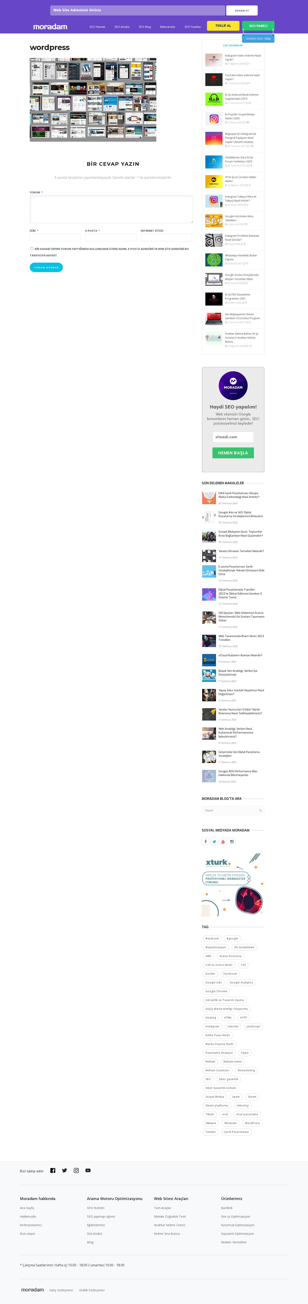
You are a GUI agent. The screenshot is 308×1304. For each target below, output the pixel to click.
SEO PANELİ (258, 26)
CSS (243, 965)
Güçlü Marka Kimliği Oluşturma (227, 1009)
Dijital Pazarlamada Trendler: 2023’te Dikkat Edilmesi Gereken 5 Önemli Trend (240, 593)
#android (212, 938)
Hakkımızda (28, 1216)
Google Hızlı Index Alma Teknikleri (239, 218)
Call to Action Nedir (219, 965)
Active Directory (231, 956)
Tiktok (210, 1114)
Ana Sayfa (27, 1208)
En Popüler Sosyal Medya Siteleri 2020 (240, 116)
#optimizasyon (216, 947)
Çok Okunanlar (233, 45)
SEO (208, 1079)
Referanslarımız (31, 1225)
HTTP (243, 1017)
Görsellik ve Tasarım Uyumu (225, 1000)
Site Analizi (94, 1234)
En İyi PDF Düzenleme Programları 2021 (237, 296)
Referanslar (167, 27)
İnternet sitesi (152, 231)
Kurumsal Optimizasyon (237, 1225)
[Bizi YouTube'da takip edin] (88, 1170)
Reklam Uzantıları (218, 1070)
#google (232, 938)
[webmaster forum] (233, 884)
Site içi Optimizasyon (235, 1216)
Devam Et (242, 10)
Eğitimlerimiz (96, 1225)
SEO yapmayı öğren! (101, 1216)
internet (233, 1026)
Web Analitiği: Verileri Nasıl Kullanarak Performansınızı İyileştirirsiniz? (236, 732)
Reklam (210, 1061)
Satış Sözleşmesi (61, 1290)
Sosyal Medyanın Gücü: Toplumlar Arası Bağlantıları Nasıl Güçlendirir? (241, 533)
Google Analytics (241, 982)
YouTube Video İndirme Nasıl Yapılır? (242, 77)
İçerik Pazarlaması (236, 1132)
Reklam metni (233, 1061)
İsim (34, 231)
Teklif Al (223, 26)
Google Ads (214, 982)
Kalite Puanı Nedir (218, 1035)
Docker (210, 973)
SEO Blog (145, 27)
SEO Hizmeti (97, 27)
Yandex (211, 1132)
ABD (208, 956)
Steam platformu (217, 1105)
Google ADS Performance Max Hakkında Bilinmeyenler (238, 773)
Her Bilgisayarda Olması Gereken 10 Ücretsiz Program (242, 316)
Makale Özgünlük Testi (170, 1216)
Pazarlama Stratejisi (219, 1053)
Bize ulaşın (27, 1234)
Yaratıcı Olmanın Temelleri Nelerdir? (241, 551)
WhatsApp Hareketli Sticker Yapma (241, 257)
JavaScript (253, 1026)
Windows (230, 1123)
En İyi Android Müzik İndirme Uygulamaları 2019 (242, 96)
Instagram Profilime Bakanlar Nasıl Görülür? (242, 238)
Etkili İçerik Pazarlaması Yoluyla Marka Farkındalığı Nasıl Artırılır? (239, 495)
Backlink (227, 1208)
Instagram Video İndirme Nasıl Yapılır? (243, 57)
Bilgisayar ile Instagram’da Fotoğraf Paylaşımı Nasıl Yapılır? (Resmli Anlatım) (240, 138)
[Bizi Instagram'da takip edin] (76, 1170)
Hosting (211, 1017)
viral (225, 1114)
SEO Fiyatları (193, 27)
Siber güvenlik (228, 1079)
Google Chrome (216, 991)
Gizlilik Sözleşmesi (92, 1290)
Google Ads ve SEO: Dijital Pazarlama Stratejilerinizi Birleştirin (241, 514)
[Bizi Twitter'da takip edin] (64, 1170)
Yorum (36, 192)
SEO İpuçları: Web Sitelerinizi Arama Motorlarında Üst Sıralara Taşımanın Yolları (241, 616)
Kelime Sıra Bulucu (167, 1234)
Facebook (230, 973)
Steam (252, 1096)
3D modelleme (244, 947)
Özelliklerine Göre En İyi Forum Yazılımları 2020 (239, 159)
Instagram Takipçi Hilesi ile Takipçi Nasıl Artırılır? (240, 198)
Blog (90, 1242)
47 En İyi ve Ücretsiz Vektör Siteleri (240, 179)
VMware (211, 1123)
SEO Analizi (121, 27)
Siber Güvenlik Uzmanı (221, 1088)
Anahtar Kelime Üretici (169, 1225)
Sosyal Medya (215, 1096)
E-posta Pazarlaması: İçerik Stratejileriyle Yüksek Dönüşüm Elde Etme (241, 570)
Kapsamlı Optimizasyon (237, 1234)
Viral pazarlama (247, 1114)
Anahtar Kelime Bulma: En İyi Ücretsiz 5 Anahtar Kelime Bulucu (241, 337)
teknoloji (243, 1105)
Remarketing (246, 1070)
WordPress (252, 1123)
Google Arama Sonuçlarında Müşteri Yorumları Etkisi (242, 277)
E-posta (92, 231)
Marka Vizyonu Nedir (220, 1044)
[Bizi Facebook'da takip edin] (52, 1170)
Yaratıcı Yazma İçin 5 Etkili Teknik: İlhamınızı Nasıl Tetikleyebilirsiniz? (240, 711)
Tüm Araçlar (162, 1208)
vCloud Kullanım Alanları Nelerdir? (240, 655)
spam (236, 1096)
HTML (228, 1017)
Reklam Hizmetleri (233, 1242)
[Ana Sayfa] (50, 27)
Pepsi (245, 1053)
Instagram (212, 1026)
